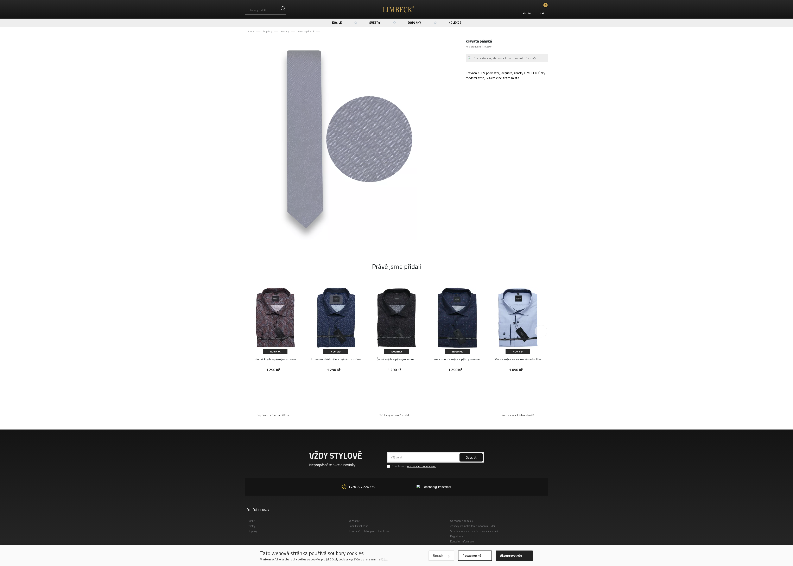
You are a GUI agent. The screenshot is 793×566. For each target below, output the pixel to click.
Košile (337, 22)
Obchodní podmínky (461, 521)
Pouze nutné (472, 555)
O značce (354, 521)
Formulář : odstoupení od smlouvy (369, 531)
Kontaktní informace (462, 541)
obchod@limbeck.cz (437, 486)
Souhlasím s (414, 466)
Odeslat (471, 457)
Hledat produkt (257, 10)
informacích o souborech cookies (284, 559)
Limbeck (249, 31)
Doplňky (414, 22)
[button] (541, 331)
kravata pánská (306, 31)
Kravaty (285, 31)
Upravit (438, 555)
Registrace (456, 536)
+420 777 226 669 (362, 486)
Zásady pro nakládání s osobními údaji (472, 526)
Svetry (374, 22)
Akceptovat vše (511, 555)
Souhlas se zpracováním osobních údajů (474, 531)
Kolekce (455, 22)
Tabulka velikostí (358, 526)
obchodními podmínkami (421, 466)
